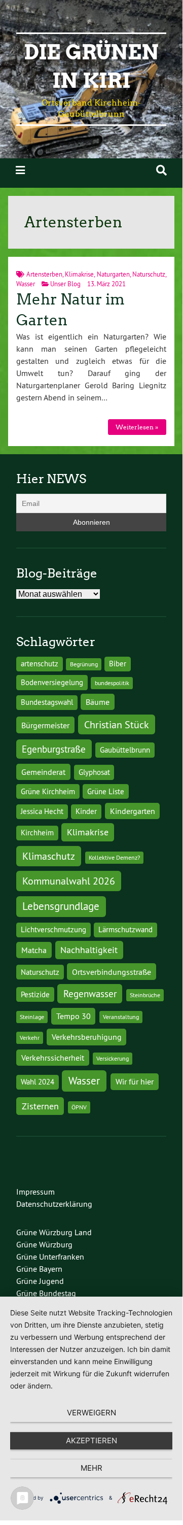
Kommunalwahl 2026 (68, 880)
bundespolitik (112, 683)
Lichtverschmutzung (53, 929)
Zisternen (40, 1106)
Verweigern (91, 1412)
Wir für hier (135, 1081)
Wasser (25, 284)
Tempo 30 (73, 1016)
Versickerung (112, 1058)
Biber (117, 663)
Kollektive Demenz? (114, 857)
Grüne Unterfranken (50, 1256)
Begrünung (84, 664)
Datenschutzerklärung (54, 1204)
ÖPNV (79, 1107)
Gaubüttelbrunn (125, 750)
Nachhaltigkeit (89, 950)
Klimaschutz (48, 856)
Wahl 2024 (37, 1082)
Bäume (97, 702)
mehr (91, 1468)
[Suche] (161, 170)
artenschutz (39, 663)
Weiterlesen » (137, 427)
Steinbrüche (145, 995)
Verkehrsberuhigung (87, 1037)
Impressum (35, 1192)
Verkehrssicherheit (52, 1058)
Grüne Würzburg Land (54, 1232)
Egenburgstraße (54, 749)
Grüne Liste (105, 791)
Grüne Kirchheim (48, 791)
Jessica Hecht (42, 811)
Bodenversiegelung (52, 682)
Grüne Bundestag (46, 1293)
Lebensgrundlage (60, 906)
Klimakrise (79, 274)
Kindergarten (132, 811)
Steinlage (32, 1017)
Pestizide (35, 994)
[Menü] (20, 170)
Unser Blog (65, 284)
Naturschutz (148, 274)
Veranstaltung (121, 1017)
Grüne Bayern (39, 1269)
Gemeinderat (43, 772)
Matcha (34, 950)
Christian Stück (116, 724)
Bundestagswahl (47, 702)
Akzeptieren (91, 1440)
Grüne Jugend (40, 1281)
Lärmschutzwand (125, 929)
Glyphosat (94, 772)
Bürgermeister (45, 725)
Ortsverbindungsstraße (111, 972)
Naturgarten (113, 274)
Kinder (86, 811)
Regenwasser (90, 994)
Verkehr (30, 1037)
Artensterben (44, 274)
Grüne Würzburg (44, 1244)
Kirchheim (37, 832)
